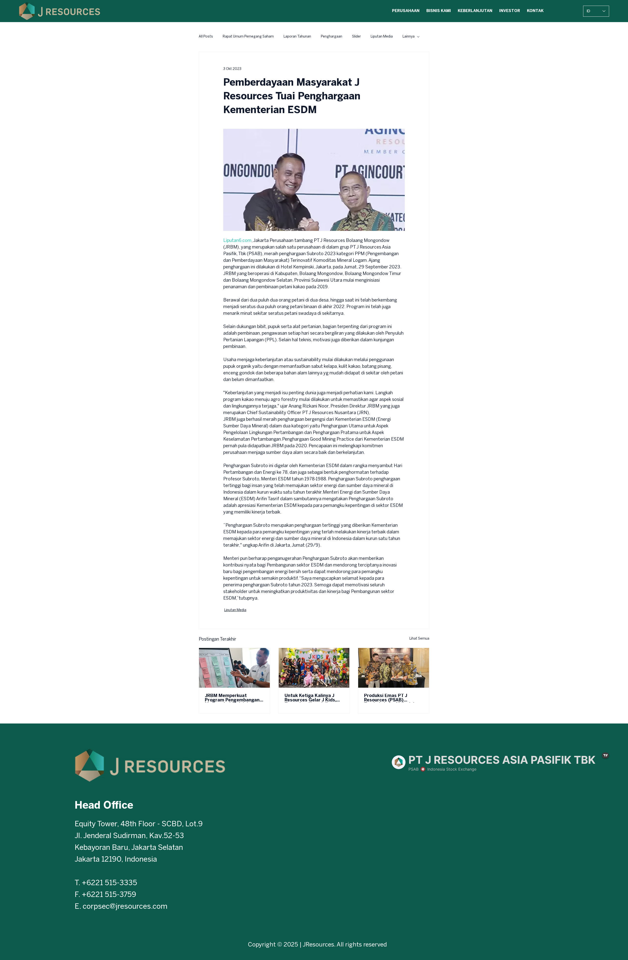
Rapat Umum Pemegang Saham (248, 36)
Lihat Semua (419, 638)
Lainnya (409, 36)
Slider (356, 36)
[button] (406, 11)
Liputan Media (382, 36)
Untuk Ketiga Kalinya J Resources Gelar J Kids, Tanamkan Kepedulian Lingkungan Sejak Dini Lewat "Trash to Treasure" (314, 698)
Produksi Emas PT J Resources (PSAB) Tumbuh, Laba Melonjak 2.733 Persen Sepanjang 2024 (390, 698)
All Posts (206, 36)
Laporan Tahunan (297, 36)
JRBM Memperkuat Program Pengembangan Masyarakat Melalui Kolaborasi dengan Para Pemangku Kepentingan (232, 698)
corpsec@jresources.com (125, 906)
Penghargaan (331, 36)
